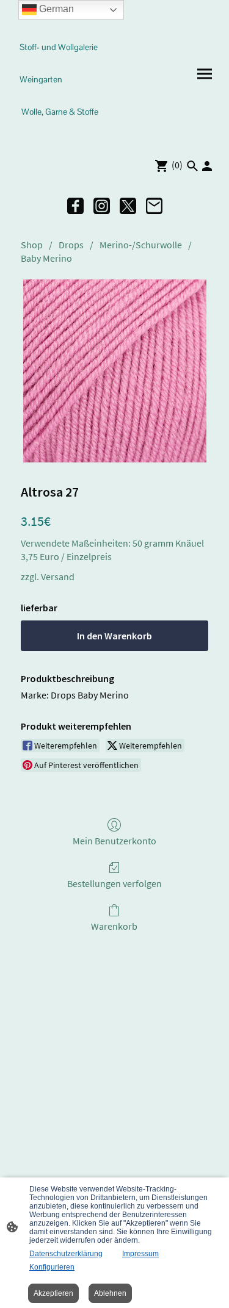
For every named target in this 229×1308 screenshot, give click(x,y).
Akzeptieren (53, 1293)
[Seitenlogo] (62, 133)
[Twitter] (128, 206)
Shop (32, 245)
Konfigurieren (52, 1267)
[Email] (154, 206)
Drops (71, 245)
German (55, 9)
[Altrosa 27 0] (114, 370)
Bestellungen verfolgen (114, 883)
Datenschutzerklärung (66, 1253)
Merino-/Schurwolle (141, 245)
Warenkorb (114, 926)
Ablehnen (110, 1293)
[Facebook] (75, 206)
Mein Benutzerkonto (114, 841)
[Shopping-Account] (207, 166)
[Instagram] (101, 206)
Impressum (140, 1253)
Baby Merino (46, 258)
